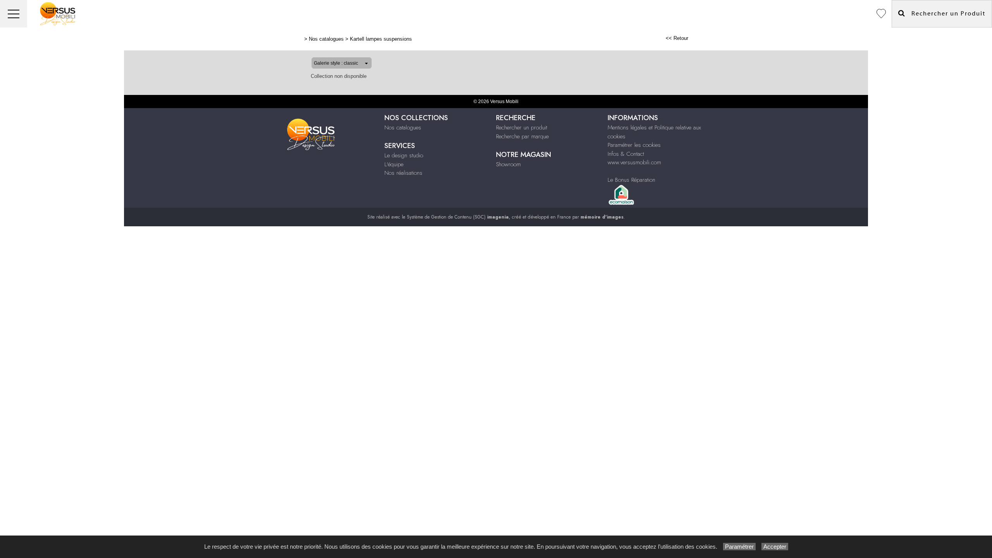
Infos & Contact (626, 154)
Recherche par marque (522, 136)
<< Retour (677, 38)
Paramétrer (739, 546)
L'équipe (393, 164)
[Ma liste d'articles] (881, 14)
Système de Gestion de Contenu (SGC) (458, 217)
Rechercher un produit (521, 127)
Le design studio (403, 155)
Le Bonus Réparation (631, 180)
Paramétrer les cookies (634, 145)
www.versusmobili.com (634, 162)
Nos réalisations (403, 173)
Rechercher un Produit (945, 13)
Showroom (508, 164)
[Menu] (13, 14)
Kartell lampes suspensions (381, 39)
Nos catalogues (326, 39)
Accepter (775, 546)
